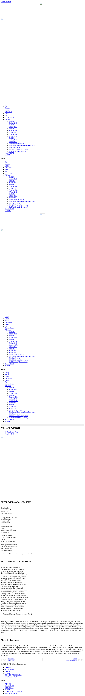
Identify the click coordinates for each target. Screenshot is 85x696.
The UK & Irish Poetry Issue (18, 149)
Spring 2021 (13, 140)
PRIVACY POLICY (12, 677)
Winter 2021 (13, 142)
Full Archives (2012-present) (18, 151)
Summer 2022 (13, 134)
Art (6, 115)
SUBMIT (8, 155)
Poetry (7, 106)
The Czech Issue (14, 147)
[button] (42, 158)
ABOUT (8, 667)
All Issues (8, 119)
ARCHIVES (9, 671)
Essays (7, 110)
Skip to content (6, 2)
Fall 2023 (12, 129)
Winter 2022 (13, 136)
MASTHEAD (9, 153)
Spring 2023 (13, 132)
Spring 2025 (13, 123)
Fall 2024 (12, 125)
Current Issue (9, 117)
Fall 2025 (12, 121)
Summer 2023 (13, 130)
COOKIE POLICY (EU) (13, 675)
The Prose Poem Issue (16, 144)
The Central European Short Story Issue (22, 145)
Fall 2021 (12, 138)
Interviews (8, 112)
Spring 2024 (13, 127)
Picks (6, 114)
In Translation (9, 432)
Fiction (7, 108)
